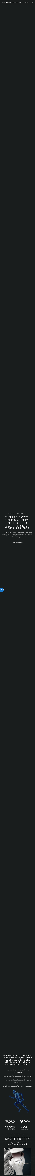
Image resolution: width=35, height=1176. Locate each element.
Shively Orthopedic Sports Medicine (15, 2)
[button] (32, 2)
